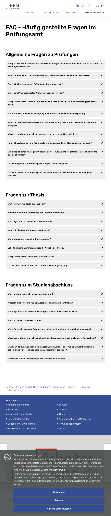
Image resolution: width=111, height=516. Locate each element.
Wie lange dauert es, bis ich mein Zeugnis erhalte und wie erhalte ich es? (43, 311)
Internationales (94, 12)
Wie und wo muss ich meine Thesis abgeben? (29, 239)
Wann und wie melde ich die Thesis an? (27, 204)
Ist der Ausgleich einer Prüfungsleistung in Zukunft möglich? (38, 163)
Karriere (63, 409)
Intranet (63, 428)
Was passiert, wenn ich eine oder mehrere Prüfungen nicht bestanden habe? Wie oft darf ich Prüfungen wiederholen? (53, 65)
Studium (29, 12)
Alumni (62, 414)
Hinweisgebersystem (70, 423)
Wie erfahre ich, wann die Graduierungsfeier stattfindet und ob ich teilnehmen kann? (49, 329)
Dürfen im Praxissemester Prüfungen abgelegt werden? (35, 84)
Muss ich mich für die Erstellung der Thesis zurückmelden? (36, 212)
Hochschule (51, 12)
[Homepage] (12, 7)
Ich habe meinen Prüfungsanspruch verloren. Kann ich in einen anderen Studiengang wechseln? (50, 174)
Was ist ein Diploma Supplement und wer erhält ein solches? (37, 358)
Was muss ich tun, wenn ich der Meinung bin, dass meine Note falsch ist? (43, 134)
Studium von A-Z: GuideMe (22, 428)
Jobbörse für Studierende (21, 423)
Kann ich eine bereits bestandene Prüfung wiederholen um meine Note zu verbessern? (50, 75)
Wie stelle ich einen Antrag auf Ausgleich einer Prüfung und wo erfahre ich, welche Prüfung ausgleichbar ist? (52, 153)
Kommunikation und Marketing (75, 419)
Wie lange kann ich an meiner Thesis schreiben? (31, 221)
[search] (91, 5)
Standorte (13, 409)
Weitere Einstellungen (59, 508)
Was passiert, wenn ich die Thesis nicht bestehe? (31, 256)
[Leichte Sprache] (78, 5)
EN (102, 5)
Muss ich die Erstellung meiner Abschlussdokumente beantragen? (40, 303)
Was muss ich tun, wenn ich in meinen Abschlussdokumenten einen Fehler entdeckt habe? (52, 338)
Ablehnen (59, 500)
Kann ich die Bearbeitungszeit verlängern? (29, 230)
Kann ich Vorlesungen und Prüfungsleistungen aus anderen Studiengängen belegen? (50, 143)
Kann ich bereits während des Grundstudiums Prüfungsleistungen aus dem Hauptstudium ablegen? (52, 124)
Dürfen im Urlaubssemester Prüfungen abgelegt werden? (36, 93)
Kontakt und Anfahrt (18, 404)
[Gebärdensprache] (84, 5)
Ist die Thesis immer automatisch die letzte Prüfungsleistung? (38, 265)
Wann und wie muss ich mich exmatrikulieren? (30, 294)
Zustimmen (59, 492)
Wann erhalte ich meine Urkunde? (24, 320)
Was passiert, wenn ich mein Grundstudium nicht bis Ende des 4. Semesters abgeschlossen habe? (52, 103)
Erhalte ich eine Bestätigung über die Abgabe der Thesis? (36, 248)
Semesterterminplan (18, 419)
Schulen (63, 404)
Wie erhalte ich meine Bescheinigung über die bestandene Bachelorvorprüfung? (47, 113)
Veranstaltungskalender (20, 414)
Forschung (73, 12)
